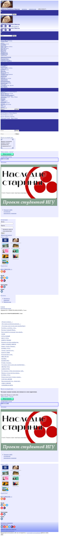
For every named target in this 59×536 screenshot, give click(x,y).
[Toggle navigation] (1, 11)
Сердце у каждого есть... (7, 350)
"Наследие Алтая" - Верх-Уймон (9, 118)
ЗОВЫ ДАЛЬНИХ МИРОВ (8, 344)
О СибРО (3, 66)
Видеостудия (4, 83)
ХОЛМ (3, 334)
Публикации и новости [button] (4, 89)
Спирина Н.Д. (4, 54)
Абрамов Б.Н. (4, 52)
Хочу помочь (4, 87)
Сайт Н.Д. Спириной (6, 61)
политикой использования (34, 532)
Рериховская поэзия (6, 78)
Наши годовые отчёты (6, 68)
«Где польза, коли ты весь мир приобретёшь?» (13, 326)
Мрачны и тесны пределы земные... (10, 373)
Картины (3, 99)
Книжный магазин (5, 82)
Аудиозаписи (4, 101)
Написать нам (7, 302)
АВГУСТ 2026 (5, 158)
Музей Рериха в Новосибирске (9, 113)
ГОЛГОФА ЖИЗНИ (6, 379)
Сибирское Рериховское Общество (8, 529)
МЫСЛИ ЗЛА (5, 356)
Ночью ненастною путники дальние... (11, 377)
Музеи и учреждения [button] (4, 110)
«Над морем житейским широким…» (11, 323)
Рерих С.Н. (3, 51)
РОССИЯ (3, 106)
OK (2, 534)
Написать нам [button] (4, 524)
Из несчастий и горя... (7, 354)
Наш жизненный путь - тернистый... (11, 381)
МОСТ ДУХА (5, 338)
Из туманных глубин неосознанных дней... (12, 371)
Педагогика (4, 76)
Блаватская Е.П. (5, 44)
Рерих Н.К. (3, 47)
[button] (6, 269)
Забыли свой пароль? (6, 235)
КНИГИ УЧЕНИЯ (6, 340)
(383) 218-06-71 (5, 12)
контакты (24, 9)
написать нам (32, 9)
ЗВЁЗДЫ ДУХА (5, 366)
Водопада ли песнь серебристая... (10, 342)
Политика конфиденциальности (7, 531)
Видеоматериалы (5, 102)
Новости (3, 92)
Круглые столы (5, 69)
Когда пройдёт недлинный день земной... (12, 332)
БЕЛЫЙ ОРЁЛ (5, 360)
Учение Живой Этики (6, 41)
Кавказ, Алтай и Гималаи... (8, 346)
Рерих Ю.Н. (4, 49)
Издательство (4, 80)
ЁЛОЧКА (3, 358)
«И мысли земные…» (7, 321)
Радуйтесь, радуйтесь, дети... (8, 328)
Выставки (3, 71)
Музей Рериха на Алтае (7, 114)
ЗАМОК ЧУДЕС (5, 369)
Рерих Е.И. (3, 45)
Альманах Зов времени (7, 95)
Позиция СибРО (5, 59)
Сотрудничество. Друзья (7, 85)
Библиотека (4, 97)
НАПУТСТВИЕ (5, 352)
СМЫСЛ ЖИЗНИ (6, 383)
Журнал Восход (5, 94)
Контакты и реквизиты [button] (7, 523)
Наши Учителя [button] (3, 38)
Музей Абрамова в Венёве (7, 116)
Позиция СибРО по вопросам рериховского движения (10, 211)
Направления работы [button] (4, 63)
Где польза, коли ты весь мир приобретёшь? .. (13, 364)
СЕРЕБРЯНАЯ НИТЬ (7, 385)
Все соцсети (4, 108)
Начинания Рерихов (6, 57)
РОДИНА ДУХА (5, 348)
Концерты (3, 73)
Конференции (4, 75)
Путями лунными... (6, 362)
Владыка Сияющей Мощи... (8, 330)
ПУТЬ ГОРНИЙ (5, 336)
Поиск (14, 14)
